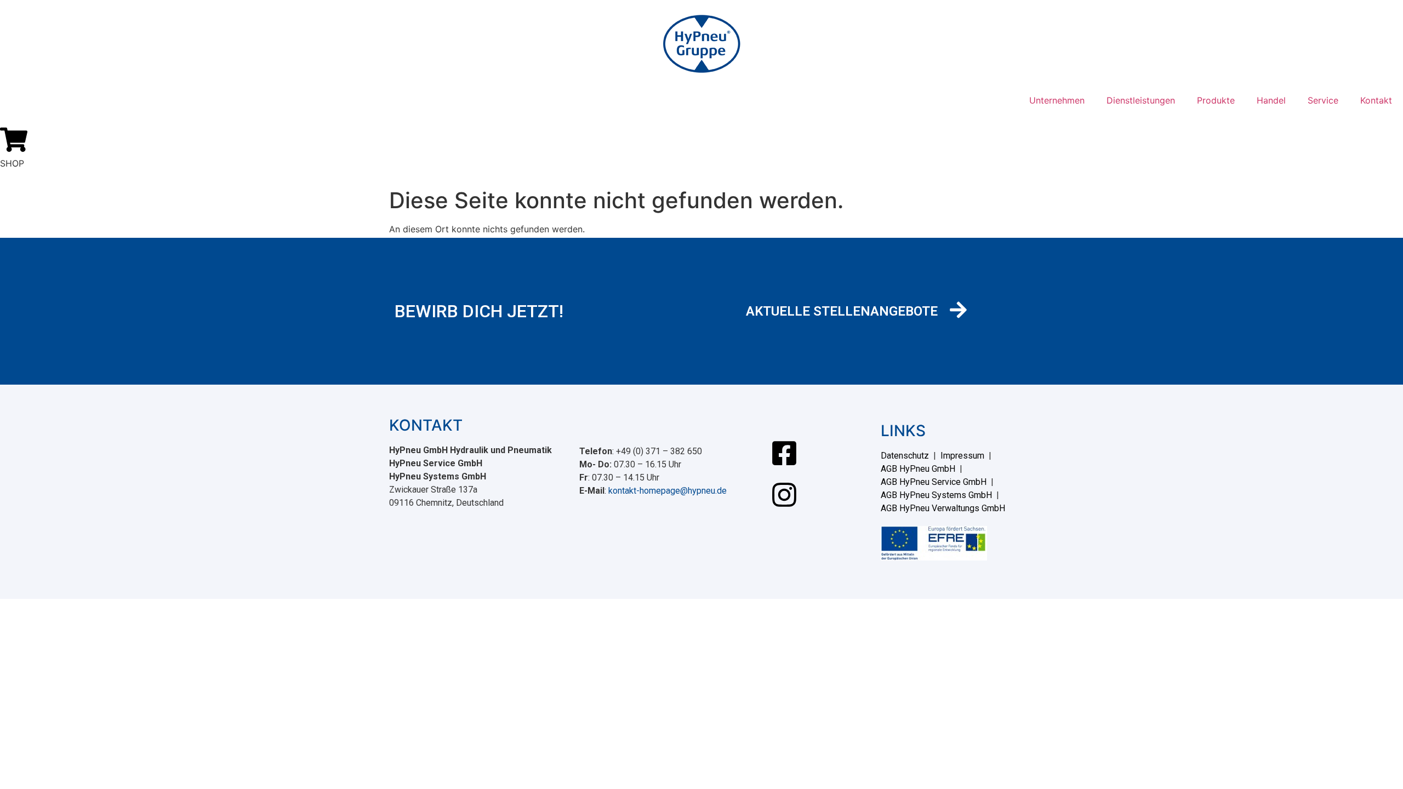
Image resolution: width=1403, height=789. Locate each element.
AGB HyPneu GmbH (918, 469)
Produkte (1216, 100)
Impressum (962, 455)
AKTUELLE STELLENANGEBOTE (842, 311)
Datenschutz (905, 455)
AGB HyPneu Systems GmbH (936, 495)
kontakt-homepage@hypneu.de (667, 490)
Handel (1271, 100)
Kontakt (1376, 100)
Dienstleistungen (1141, 100)
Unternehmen (1057, 100)
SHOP (12, 163)
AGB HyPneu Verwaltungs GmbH (943, 508)
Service (1323, 100)
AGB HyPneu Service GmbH (933, 482)
